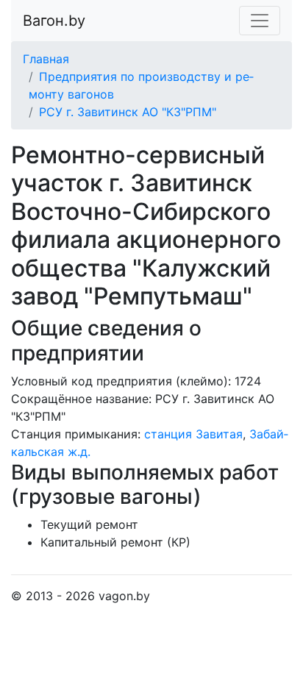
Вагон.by (54, 20)
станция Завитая (193, 434)
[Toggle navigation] (259, 20)
